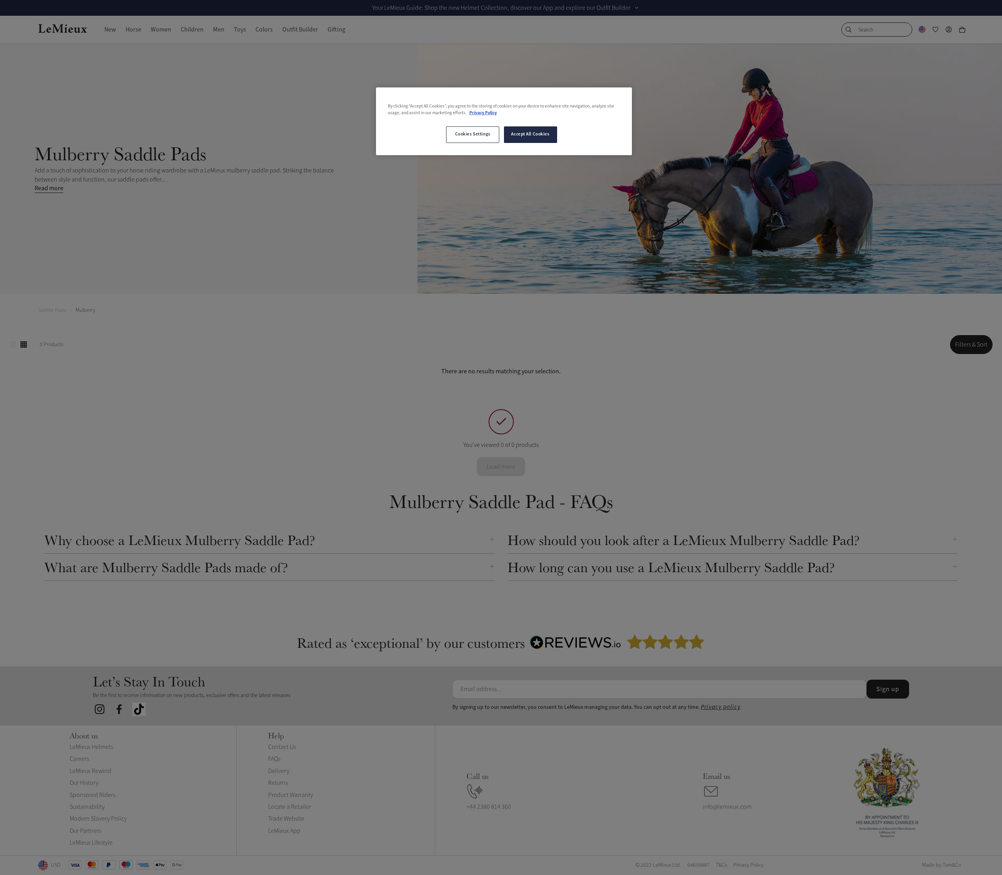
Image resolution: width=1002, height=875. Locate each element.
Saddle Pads (52, 310)
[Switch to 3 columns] (12, 344)
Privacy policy (721, 707)
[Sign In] (948, 29)
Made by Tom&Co (941, 865)
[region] (504, 121)
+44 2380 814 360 (489, 807)
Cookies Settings (473, 134)
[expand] (636, 8)
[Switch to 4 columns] (23, 344)
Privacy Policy (483, 113)
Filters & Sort (971, 345)
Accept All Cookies (530, 134)
